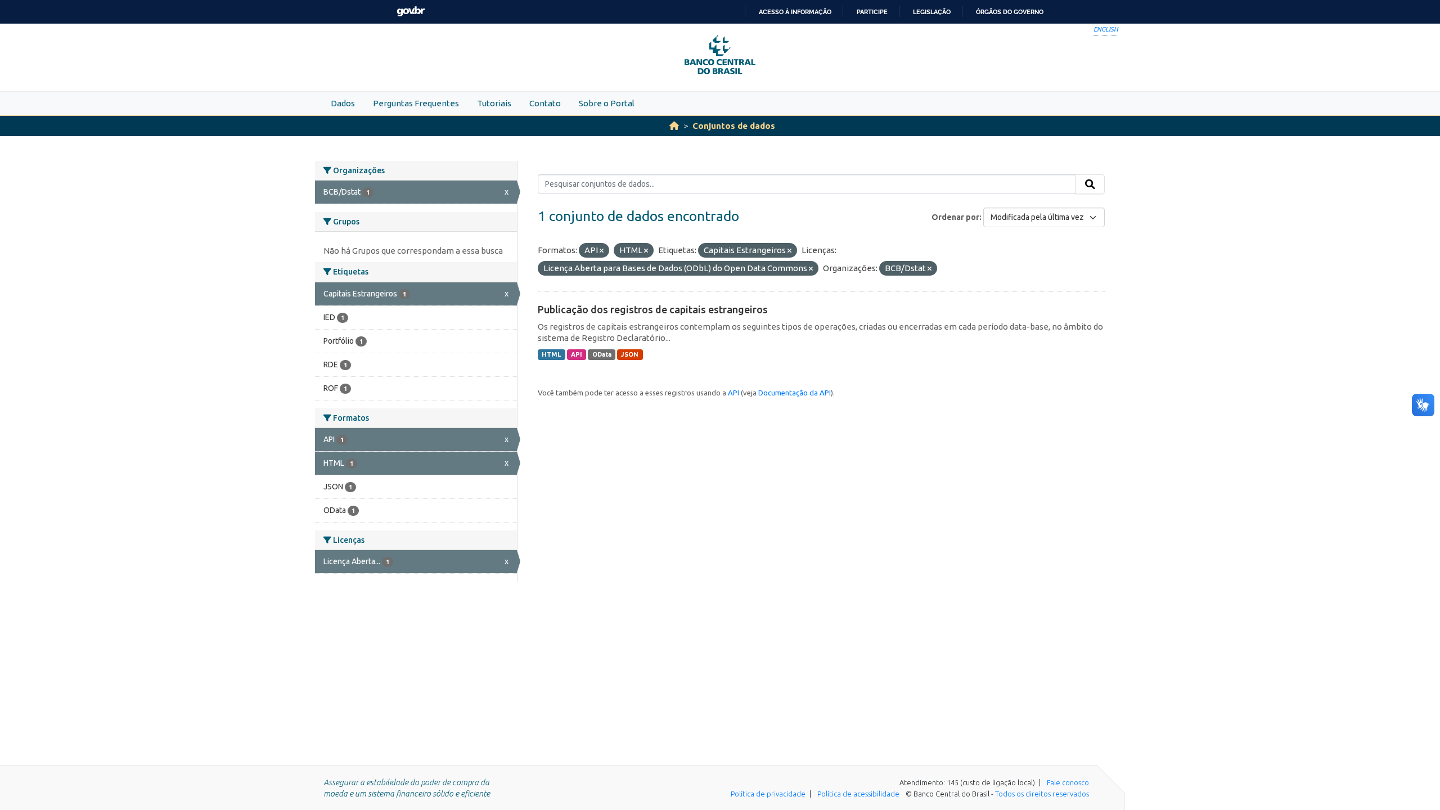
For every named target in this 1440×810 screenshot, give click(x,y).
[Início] (674, 125)
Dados (343, 103)
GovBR (411, 11)
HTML (551, 354)
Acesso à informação (795, 12)
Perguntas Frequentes (416, 103)
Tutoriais (494, 103)
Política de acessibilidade (858, 794)
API (576, 354)
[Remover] (602, 251)
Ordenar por (955, 217)
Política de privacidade (768, 794)
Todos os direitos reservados (1042, 794)
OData (601, 354)
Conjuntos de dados (733, 125)
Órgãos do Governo (1009, 12)
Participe (872, 12)
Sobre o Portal (606, 103)
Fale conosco (1068, 782)
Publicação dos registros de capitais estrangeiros (653, 309)
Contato (545, 103)
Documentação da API (794, 393)
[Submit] (1090, 184)
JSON (629, 354)
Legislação (932, 12)
